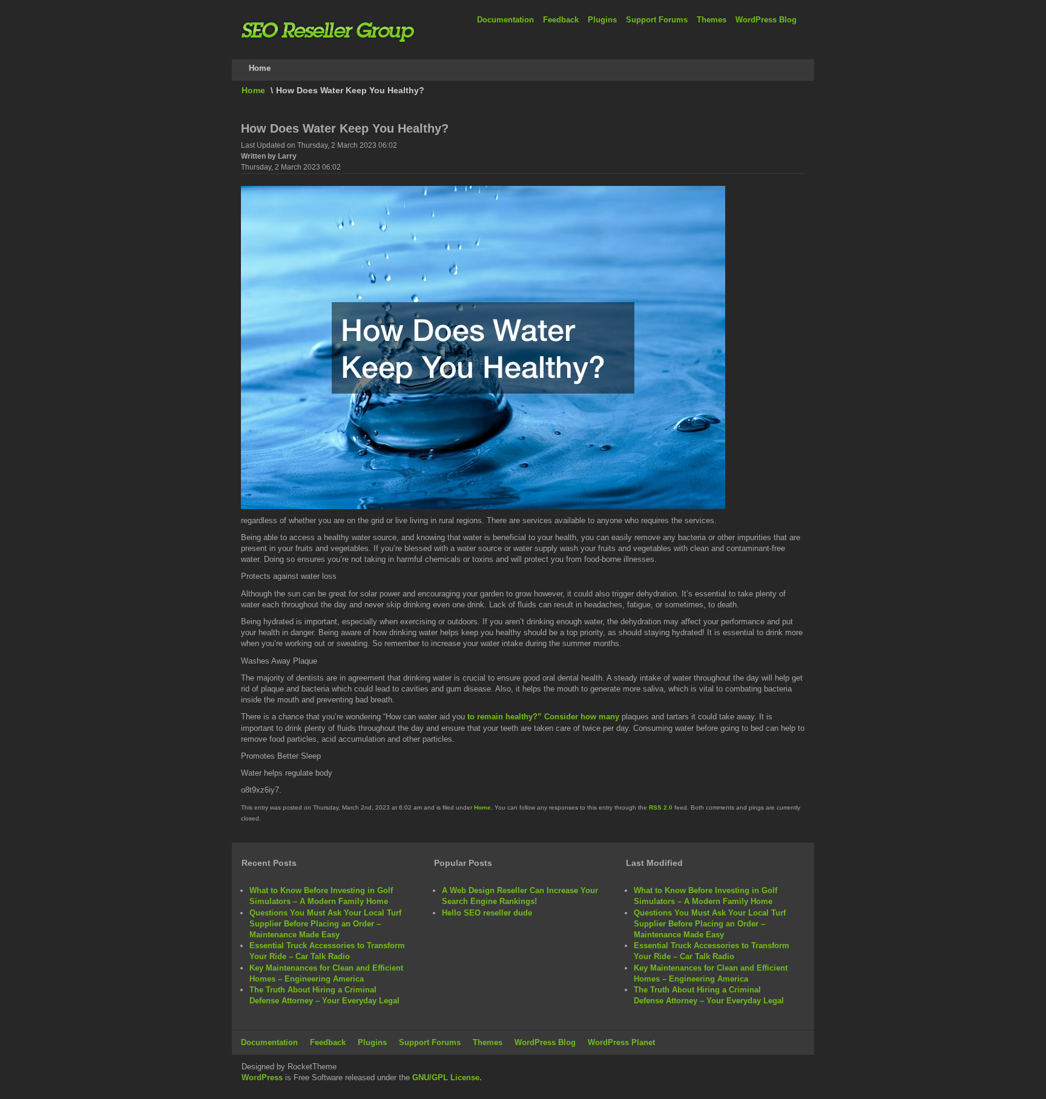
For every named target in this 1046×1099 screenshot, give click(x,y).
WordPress (262, 1077)
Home (253, 90)
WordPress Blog (766, 19)
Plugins (602, 19)
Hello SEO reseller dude (487, 912)
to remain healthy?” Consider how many (543, 716)
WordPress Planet (621, 1042)
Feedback (561, 19)
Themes (711, 19)
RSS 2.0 (661, 807)
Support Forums (657, 19)
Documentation (505, 19)
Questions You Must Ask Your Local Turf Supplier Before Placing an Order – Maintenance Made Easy (325, 923)
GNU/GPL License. (447, 1077)
